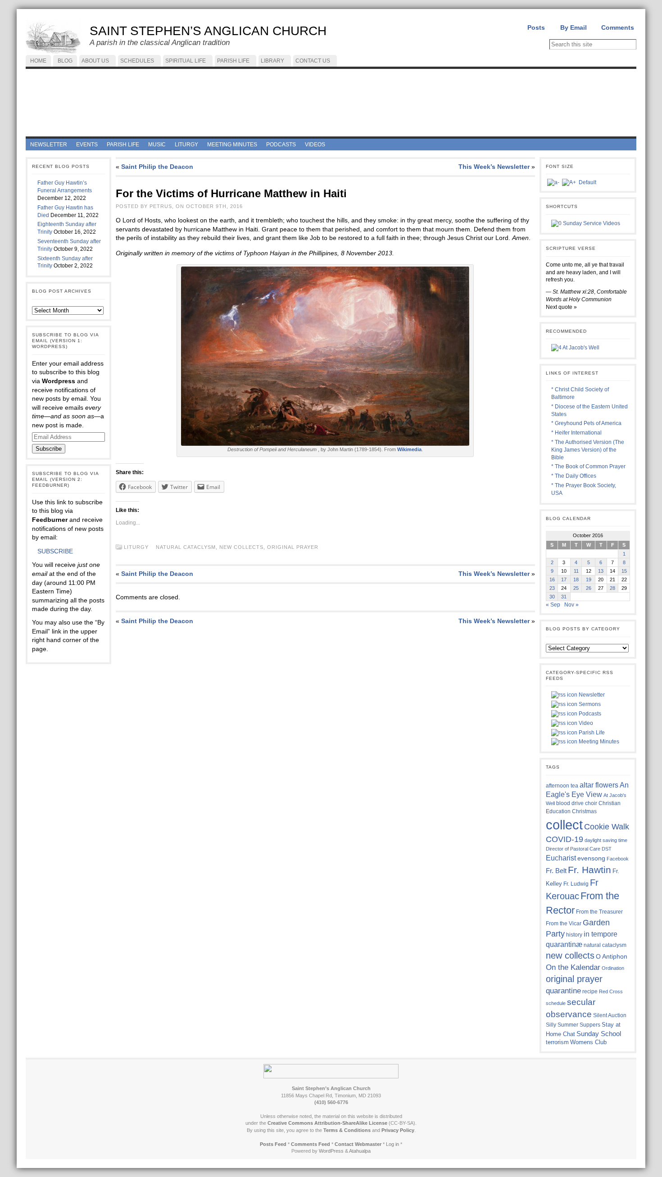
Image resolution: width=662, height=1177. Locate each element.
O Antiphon (611, 956)
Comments (617, 27)
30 (552, 596)
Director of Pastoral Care (573, 848)
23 (552, 588)
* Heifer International (576, 433)
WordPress (331, 1151)
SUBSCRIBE (55, 551)
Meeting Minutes (598, 741)
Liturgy (136, 547)
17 (564, 579)
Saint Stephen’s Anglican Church (208, 31)
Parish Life (591, 732)
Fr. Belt (556, 870)
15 (624, 571)
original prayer (292, 547)
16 (552, 579)
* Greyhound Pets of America (586, 423)
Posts (536, 27)
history (574, 935)
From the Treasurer (599, 911)
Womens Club (588, 1042)
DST (607, 848)
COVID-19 (564, 839)
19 (588, 579)
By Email (573, 27)
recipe (590, 991)
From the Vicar (563, 923)
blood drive (570, 803)
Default (587, 182)
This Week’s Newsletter (494, 166)
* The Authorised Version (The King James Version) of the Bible (587, 450)
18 (576, 579)
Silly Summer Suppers (573, 1025)
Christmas (584, 811)
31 (564, 596)
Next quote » (561, 307)
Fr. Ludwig (576, 884)
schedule (556, 1003)
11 (576, 571)
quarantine (563, 990)
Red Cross (611, 991)
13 (600, 571)
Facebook (618, 858)
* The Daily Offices (573, 476)
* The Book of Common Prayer (588, 466)
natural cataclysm (186, 547)
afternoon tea (562, 786)
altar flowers (599, 785)
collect (564, 824)
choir (591, 803)
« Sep (553, 605)
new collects (241, 547)
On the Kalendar (573, 967)
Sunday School (598, 1033)
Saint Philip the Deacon (157, 166)
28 (612, 588)
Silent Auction (609, 1015)
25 (576, 588)
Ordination (613, 968)
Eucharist (561, 858)
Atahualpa (360, 1151)
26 (588, 588)
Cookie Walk (606, 826)
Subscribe (49, 448)
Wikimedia (409, 449)
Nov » (571, 605)
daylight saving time (606, 840)
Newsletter (591, 695)
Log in (392, 1144)
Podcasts (589, 714)
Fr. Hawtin (589, 870)
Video (585, 723)
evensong (591, 858)
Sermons (589, 704)
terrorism (557, 1042)
